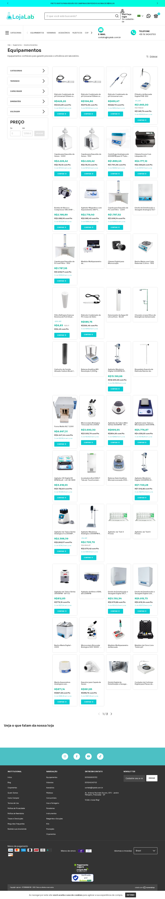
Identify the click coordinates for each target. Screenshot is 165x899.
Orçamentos (12, 788)
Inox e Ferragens (52, 803)
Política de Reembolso (16, 813)
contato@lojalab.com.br (94, 788)
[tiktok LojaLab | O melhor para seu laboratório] (100, 756)
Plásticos (77, 33)
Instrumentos (51, 813)
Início (9, 45)
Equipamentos (37, 33)
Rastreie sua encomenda (17, 829)
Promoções (50, 829)
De (11, 128)
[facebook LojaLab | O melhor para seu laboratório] (76, 756)
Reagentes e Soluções (54, 819)
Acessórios (64, 33)
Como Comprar (13, 798)
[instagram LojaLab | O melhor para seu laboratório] (65, 756)
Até (23, 128)
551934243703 (91, 782)
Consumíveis (51, 798)
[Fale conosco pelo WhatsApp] (148, 16)
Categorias (15, 33)
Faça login (126, 15)
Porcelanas (50, 808)
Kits (47, 824)
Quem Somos (13, 793)
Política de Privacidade (16, 808)
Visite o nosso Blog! (92, 800)
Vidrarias (51, 33)
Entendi (130, 895)
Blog (9, 782)
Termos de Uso (13, 803)
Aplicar (39, 133)
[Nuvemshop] (145, 888)
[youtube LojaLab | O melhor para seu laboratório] (88, 756)
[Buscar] (116, 16)
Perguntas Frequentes (16, 824)
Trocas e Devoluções (15, 819)
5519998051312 (91, 777)
